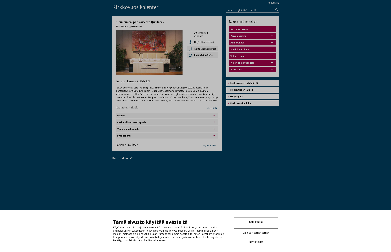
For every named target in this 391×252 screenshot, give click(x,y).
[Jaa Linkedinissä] (127, 158)
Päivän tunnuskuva (203, 54)
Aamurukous (237, 42)
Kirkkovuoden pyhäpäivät (244, 83)
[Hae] (276, 9)
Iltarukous (236, 69)
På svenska (273, 2)
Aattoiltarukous (239, 29)
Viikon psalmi (237, 56)
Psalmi (121, 115)
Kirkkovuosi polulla (240, 103)
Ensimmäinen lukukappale (131, 122)
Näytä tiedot (256, 241)
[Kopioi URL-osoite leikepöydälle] (131, 158)
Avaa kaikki (212, 108)
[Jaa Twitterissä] (123, 158)
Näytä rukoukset (210, 145)
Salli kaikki (256, 222)
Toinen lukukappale (128, 129)
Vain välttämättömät (256, 232)
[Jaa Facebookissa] (120, 158)
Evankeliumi (124, 135)
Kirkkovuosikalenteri (136, 7)
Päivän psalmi (238, 35)
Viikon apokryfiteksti (242, 62)
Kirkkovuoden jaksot (241, 89)
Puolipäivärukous (239, 49)
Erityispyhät (236, 96)
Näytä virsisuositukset (205, 48)
